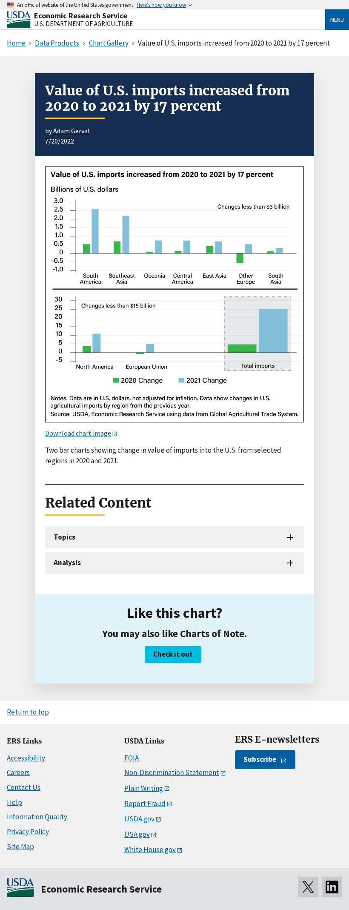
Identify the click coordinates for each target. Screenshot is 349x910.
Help (14, 802)
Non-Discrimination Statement (171, 772)
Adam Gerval (71, 130)
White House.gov (150, 849)
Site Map (20, 846)
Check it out (173, 654)
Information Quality (37, 816)
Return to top (28, 712)
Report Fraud (145, 803)
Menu (337, 19)
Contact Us (23, 787)
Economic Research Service (80, 15)
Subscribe (259, 759)
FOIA (131, 758)
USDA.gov (139, 819)
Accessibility (26, 758)
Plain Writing (143, 788)
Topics (64, 537)
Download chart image (78, 433)
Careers (18, 772)
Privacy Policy (28, 831)
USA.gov (137, 834)
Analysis (67, 562)
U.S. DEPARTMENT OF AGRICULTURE (83, 23)
